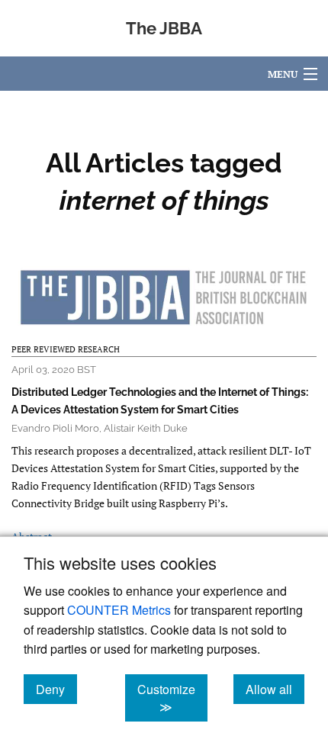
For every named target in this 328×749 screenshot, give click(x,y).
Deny (56, 689)
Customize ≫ (172, 697)
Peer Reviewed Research (65, 349)
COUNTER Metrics (119, 610)
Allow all (275, 689)
